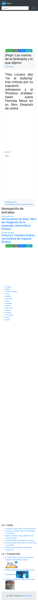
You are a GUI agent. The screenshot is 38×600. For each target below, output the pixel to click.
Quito (7, 301)
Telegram (29, 50)
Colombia (8, 299)
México (8, 289)
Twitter (22, 50)
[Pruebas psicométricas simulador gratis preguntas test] (22, 574)
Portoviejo (9, 315)
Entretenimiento (11, 202)
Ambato (8, 313)
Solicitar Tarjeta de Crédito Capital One (19, 579)
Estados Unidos (11, 291)
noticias (17, 204)
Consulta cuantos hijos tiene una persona (20, 529)
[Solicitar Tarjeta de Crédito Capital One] (10, 585)
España (8, 296)
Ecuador (8, 287)
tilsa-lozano (28, 204)
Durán (7, 320)
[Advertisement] (19, 30)
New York (9, 308)
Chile (7, 294)
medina (11, 204)
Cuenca (8, 306)
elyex (8, 3)
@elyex (7, 152)
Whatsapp (9, 50)
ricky (22, 204)
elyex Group (26, 596)
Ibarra (7, 317)
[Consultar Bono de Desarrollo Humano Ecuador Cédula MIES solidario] (11, 565)
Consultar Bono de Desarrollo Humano (19, 540)
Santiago (8, 303)
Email (16, 50)
